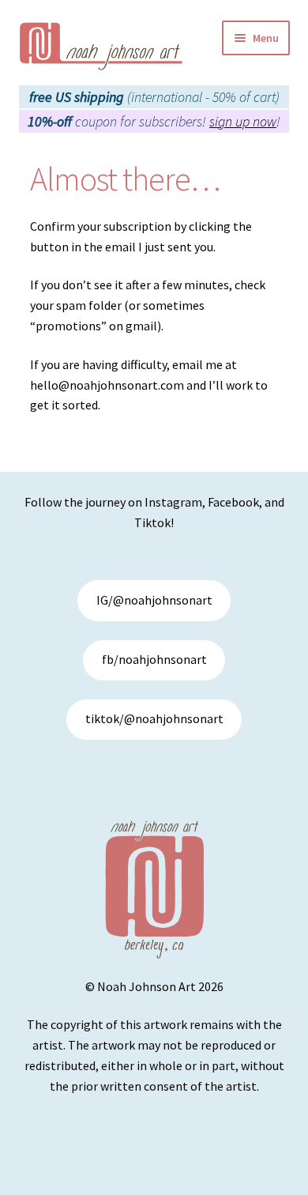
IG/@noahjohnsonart (154, 600)
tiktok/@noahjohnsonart (154, 718)
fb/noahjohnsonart (154, 659)
